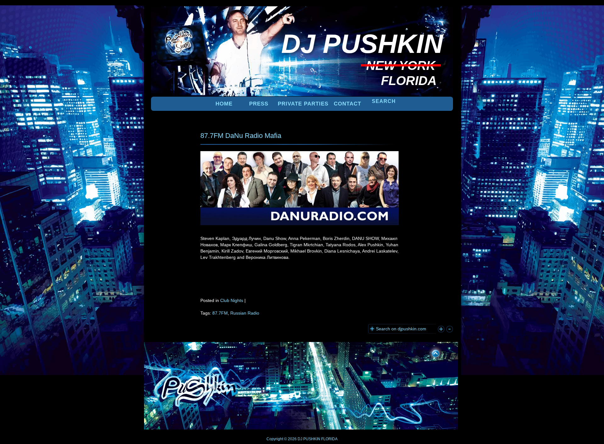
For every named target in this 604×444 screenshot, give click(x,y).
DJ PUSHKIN (308, 439)
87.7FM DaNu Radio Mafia (240, 135)
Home (223, 104)
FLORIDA (329, 439)
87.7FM (220, 313)
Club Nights (231, 300)
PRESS (258, 104)
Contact (347, 104)
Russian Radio (244, 313)
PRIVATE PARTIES (303, 104)
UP (431, 352)
